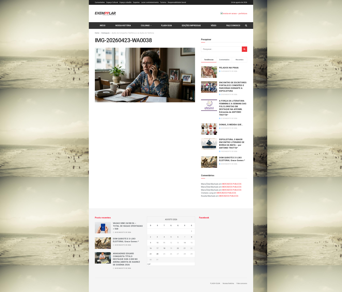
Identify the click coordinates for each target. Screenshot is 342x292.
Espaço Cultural (112, 2)
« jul (148, 264)
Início (102, 25)
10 (157, 243)
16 (150, 248)
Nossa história (123, 25)
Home (97, 33)
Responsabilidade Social (177, 2)
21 (185, 248)
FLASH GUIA (166, 25)
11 (164, 243)
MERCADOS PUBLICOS (231, 184)
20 (178, 248)
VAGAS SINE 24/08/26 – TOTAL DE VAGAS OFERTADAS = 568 (128, 226)
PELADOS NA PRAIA (229, 68)
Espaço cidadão (125, 2)
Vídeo (213, 25)
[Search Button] (244, 49)
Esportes (136, 2)
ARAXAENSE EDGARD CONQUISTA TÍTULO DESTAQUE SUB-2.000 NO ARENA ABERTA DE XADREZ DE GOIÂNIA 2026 (126, 259)
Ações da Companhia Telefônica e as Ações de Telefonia (133, 33)
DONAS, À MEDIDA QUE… (231, 124)
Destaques (105, 33)
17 (157, 248)
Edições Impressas (191, 25)
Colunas (145, 25)
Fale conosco (233, 25)
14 (185, 243)
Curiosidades (100, 2)
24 (157, 254)
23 (150, 254)
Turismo (163, 2)
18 (164, 248)
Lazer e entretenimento (150, 2)
